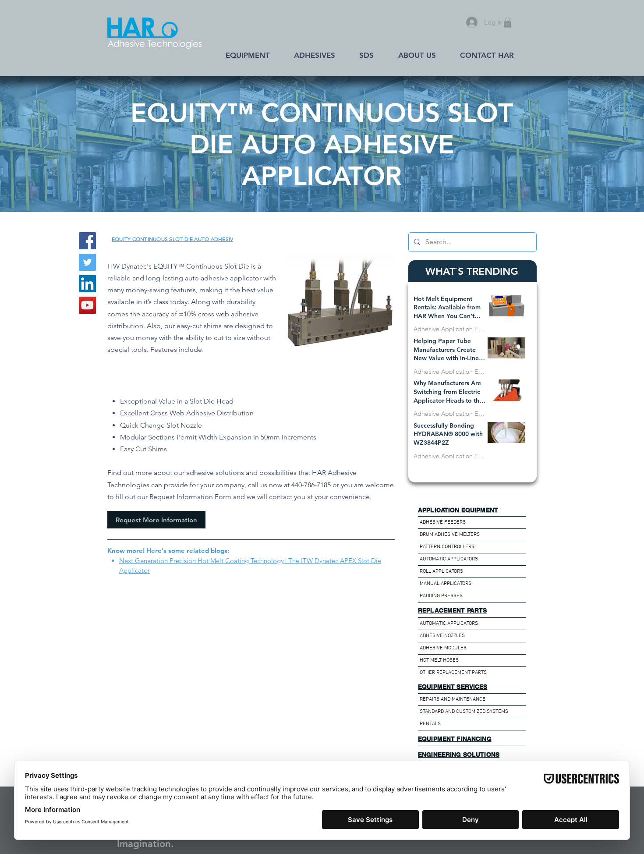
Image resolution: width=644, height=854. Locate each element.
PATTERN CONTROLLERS (447, 547)
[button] (507, 23)
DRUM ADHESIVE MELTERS (450, 535)
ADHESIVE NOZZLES (442, 636)
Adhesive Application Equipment (450, 329)
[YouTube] (87, 305)
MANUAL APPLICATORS (445, 584)
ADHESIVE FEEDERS (443, 522)
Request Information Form (190, 497)
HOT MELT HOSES (439, 660)
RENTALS (430, 724)
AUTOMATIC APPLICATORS (449, 559)
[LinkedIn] (87, 283)
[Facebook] (87, 240)
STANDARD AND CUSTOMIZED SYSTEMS (464, 712)
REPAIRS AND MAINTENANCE (452, 699)
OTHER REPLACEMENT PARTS (453, 673)
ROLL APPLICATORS (441, 571)
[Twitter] (87, 262)
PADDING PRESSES (441, 596)
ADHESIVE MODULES (443, 648)
